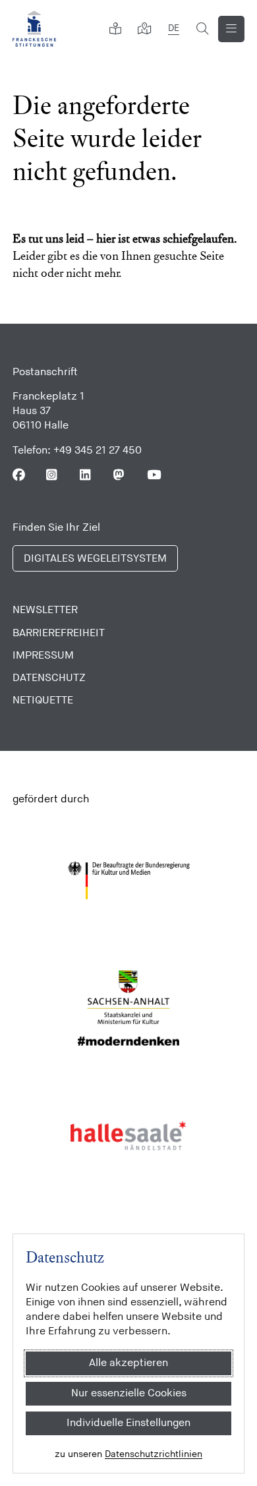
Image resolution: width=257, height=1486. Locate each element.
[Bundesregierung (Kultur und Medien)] (128, 880)
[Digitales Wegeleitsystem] (144, 29)
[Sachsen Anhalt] (128, 1008)
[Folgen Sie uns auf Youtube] (153, 475)
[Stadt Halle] (128, 1136)
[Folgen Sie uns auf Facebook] (19, 475)
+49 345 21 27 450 (97, 450)
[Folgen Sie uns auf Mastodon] (119, 475)
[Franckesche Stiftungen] (34, 29)
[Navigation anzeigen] (231, 29)
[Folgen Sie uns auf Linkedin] (86, 475)
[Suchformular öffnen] (202, 29)
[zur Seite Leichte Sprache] (115, 29)
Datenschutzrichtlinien (153, 1454)
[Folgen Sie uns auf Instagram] (52, 475)
